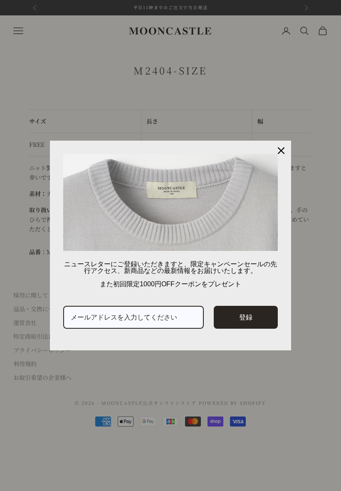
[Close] (281, 151)
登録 (245, 317)
